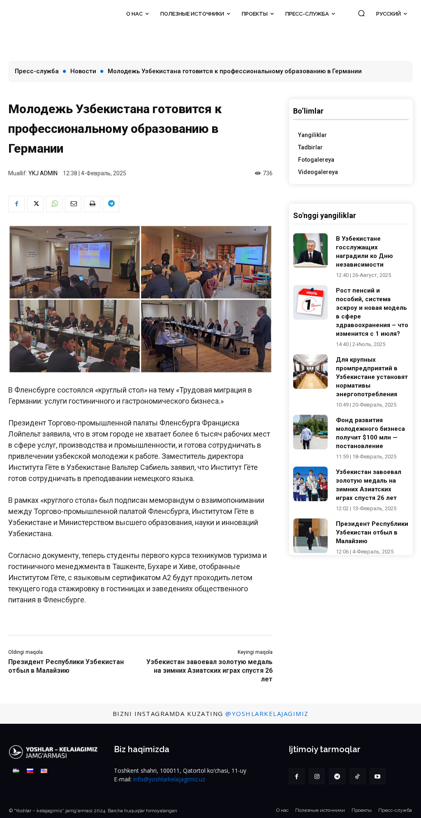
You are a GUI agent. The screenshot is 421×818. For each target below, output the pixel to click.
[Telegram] (111, 204)
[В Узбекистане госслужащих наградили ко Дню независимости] (310, 250)
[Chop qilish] (92, 204)
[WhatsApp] (54, 204)
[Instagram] (317, 776)
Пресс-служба (37, 71)
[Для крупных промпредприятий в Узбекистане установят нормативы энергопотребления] (310, 371)
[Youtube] (378, 776)
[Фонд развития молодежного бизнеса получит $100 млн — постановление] (310, 432)
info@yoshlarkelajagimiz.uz (169, 779)
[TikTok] (357, 776)
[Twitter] (35, 204)
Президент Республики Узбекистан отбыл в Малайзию (372, 532)
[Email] (73, 204)
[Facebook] (16, 204)
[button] (361, 13)
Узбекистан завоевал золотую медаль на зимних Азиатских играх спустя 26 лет (209, 670)
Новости (83, 71)
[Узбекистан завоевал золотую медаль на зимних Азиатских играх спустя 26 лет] (310, 484)
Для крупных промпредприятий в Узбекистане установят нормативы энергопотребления (372, 377)
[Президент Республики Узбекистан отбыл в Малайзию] (310, 535)
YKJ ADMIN (43, 173)
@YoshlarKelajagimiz (267, 713)
